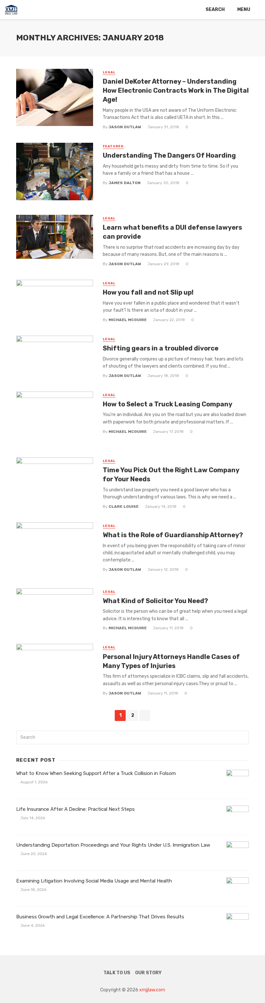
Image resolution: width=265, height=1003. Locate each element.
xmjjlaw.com (152, 990)
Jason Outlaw (125, 127)
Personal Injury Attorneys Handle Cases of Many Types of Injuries (171, 661)
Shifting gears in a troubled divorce (160, 348)
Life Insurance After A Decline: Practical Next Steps (75, 809)
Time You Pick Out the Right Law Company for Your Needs (171, 474)
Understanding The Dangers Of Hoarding (169, 155)
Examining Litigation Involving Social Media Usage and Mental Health (94, 881)
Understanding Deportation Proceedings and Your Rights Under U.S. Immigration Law (113, 845)
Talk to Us (116, 973)
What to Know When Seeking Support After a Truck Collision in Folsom (96, 773)
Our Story (148, 973)
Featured (113, 146)
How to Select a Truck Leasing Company (167, 404)
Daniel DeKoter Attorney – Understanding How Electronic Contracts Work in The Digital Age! (176, 90)
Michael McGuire (128, 320)
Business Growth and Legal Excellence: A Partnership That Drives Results (100, 917)
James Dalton (125, 183)
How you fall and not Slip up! (148, 292)
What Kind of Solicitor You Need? (155, 601)
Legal (109, 72)
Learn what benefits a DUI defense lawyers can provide (172, 232)
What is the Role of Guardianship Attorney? (173, 535)
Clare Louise (124, 506)
